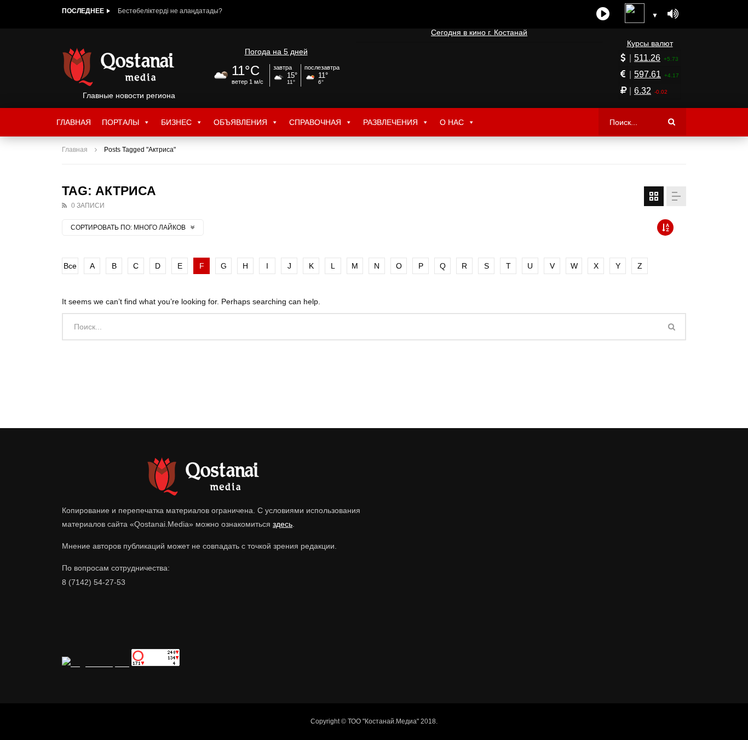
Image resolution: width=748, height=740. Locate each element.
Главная (73, 122)
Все (70, 265)
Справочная (315, 122)
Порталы (120, 122)
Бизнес (176, 122)
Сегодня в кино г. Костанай (479, 32)
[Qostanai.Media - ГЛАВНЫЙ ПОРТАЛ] (129, 67)
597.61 (647, 74)
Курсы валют (650, 43)
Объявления (240, 122)
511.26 (647, 57)
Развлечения (390, 122)
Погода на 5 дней (276, 51)
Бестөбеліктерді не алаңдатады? (170, 11)
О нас (452, 122)
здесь (282, 524)
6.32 (642, 90)
